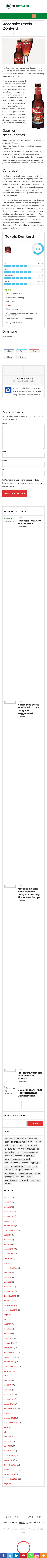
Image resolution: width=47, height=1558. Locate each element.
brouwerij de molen (12, 1152)
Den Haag (8, 1159)
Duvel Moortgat (11, 1162)
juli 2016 (7, 1319)
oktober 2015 (9, 1361)
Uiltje (38, 1180)
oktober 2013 (9, 1474)
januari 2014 (9, 1460)
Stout (29, 1176)
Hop (6, 1166)
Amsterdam (9, 1138)
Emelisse (24, 1162)
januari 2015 (9, 1404)
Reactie (6, 423)
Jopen (35, 1166)
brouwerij (21, 1149)
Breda (35, 1145)
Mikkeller (28, 1169)
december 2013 (10, 1465)
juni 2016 (7, 1324)
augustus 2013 (9, 1483)
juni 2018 (7, 1235)
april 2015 (8, 1390)
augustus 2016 (9, 1314)
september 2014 (10, 1422)
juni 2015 (7, 1380)
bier (7, 1141)
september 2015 (10, 1366)
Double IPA (17, 1159)
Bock (6, 1145)
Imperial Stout (17, 1166)
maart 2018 (8, 1249)
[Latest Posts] (7, 1105)
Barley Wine (21, 1138)
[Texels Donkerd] (7, 250)
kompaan (8, 1169)
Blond (38, 1142)
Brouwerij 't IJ (33, 1148)
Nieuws (20, 701)
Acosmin (23, 1532)
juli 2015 (7, 1375)
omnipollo (29, 1173)
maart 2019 (8, 1211)
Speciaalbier (19, 1176)
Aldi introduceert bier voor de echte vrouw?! (30, 1075)
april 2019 (8, 1207)
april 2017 (8, 1282)
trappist (24, 1180)
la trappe (17, 1169)
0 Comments (22, 526)
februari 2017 (9, 1291)
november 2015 (10, 1357)
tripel (32, 1180)
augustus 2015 (9, 1371)
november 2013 (10, 1469)
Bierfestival (18, 1141)
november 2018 (10, 1221)
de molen (29, 1155)
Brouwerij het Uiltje (30, 1152)
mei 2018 (7, 1239)
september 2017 (10, 1268)
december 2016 (10, 1296)
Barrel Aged (33, 1138)
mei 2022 (7, 1197)
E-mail (5, 460)
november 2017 (10, 1263)
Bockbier (14, 1145)
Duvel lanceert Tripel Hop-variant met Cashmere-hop (30, 1092)
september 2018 (10, 1230)
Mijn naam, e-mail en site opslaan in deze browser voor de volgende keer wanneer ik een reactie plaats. (22, 483)
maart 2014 (8, 1451)
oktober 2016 (9, 1305)
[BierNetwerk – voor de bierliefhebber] (17, 6)
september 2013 (10, 1479)
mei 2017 (7, 1277)
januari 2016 (9, 1347)
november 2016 (10, 1300)
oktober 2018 (9, 1225)
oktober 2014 (9, 1418)
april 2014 (8, 1446)
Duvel (27, 1159)
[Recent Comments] (13, 1105)
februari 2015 (9, 1399)
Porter (37, 1173)
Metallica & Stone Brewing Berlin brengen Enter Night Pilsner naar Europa (29, 893)
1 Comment (22, 1099)
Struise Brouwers (11, 1180)
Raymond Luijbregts (23, 33)
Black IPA (30, 1142)
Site (4, 469)
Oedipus (21, 1173)
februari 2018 (9, 1254)
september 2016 (10, 1310)
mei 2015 (7, 1385)
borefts (22, 1145)
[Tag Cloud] (19, 1105)
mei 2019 (7, 1202)
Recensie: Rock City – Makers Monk (30, 522)
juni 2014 (7, 1436)
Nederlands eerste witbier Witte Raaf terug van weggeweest (28, 709)
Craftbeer (18, 1155)
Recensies (38, 33)
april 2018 (8, 1244)
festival (35, 1162)
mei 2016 (7, 1329)
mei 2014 (7, 1441)
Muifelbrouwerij (10, 1173)
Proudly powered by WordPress (15, 1529)
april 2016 (8, 1333)
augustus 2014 (9, 1427)
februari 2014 (9, 1455)
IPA (28, 1166)
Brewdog (10, 1148)
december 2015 (10, 1352)
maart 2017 (8, 1286)
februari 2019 (9, 1216)
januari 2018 (9, 1258)
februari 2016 (9, 1343)
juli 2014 (7, 1432)
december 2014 (10, 1408)
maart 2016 (8, 1338)
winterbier (8, 1184)
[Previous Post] (13, 370)
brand (30, 1145)
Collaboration (8, 1155)
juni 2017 (7, 1272)
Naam (4, 451)
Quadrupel (9, 1176)
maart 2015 (8, 1394)
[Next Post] (34, 370)
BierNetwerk (23, 1517)
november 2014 (10, 1413)
